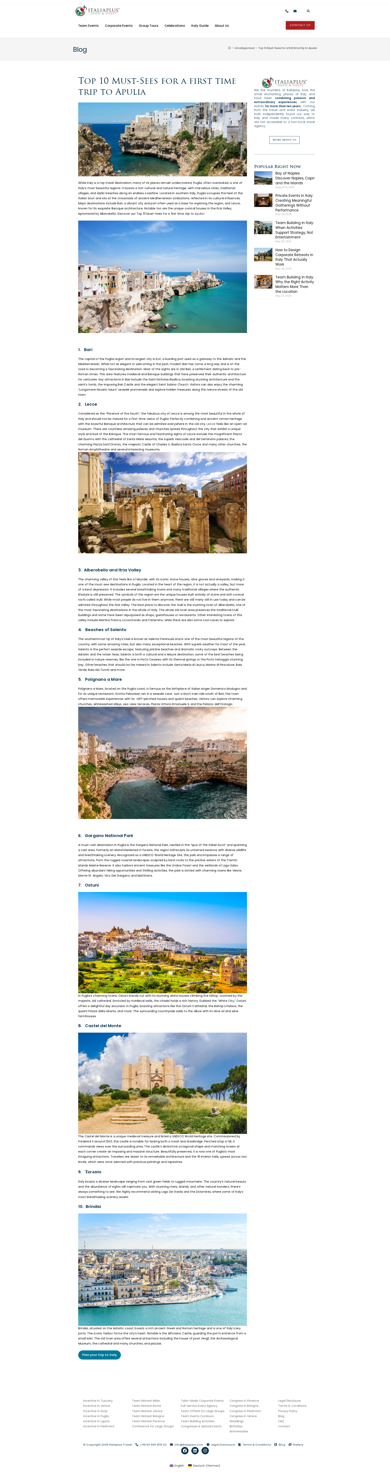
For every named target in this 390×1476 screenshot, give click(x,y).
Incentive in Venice (96, 1406)
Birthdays (236, 1426)
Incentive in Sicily (95, 1411)
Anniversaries (239, 1431)
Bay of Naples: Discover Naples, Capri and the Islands (294, 178)
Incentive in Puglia (96, 1416)
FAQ (281, 1421)
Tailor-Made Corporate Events (202, 1401)
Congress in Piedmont (245, 1411)
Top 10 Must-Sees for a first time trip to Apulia (287, 48)
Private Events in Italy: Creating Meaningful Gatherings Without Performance (294, 202)
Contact (284, 1426)
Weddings (237, 1421)
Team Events (88, 26)
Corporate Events (119, 26)
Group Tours (148, 26)
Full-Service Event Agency (199, 1406)
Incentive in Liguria (96, 1421)
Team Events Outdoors (197, 1416)
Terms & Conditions (292, 1406)
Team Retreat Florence (148, 1421)
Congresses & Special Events (201, 1426)
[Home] (229, 48)
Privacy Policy (287, 1411)
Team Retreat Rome (146, 1406)
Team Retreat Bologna (148, 1416)
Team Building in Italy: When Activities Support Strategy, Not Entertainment (294, 230)
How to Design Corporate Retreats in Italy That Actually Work (294, 257)
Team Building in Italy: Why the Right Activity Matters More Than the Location (294, 284)
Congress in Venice (243, 1416)
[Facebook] (184, 1450)
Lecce (211, 424)
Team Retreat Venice (147, 1411)
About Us (222, 26)
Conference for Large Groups (153, 1426)
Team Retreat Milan (146, 1401)
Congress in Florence (244, 1401)
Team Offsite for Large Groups (202, 1411)
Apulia (199, 214)
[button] (308, 10)
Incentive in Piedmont (98, 1426)
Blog (281, 1416)
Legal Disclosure (289, 1401)
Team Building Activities (197, 1421)
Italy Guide (200, 26)
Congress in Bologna (244, 1406)
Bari (158, 359)
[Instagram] (205, 1450)
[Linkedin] (195, 1450)
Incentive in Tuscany (98, 1401)
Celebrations (175, 26)
